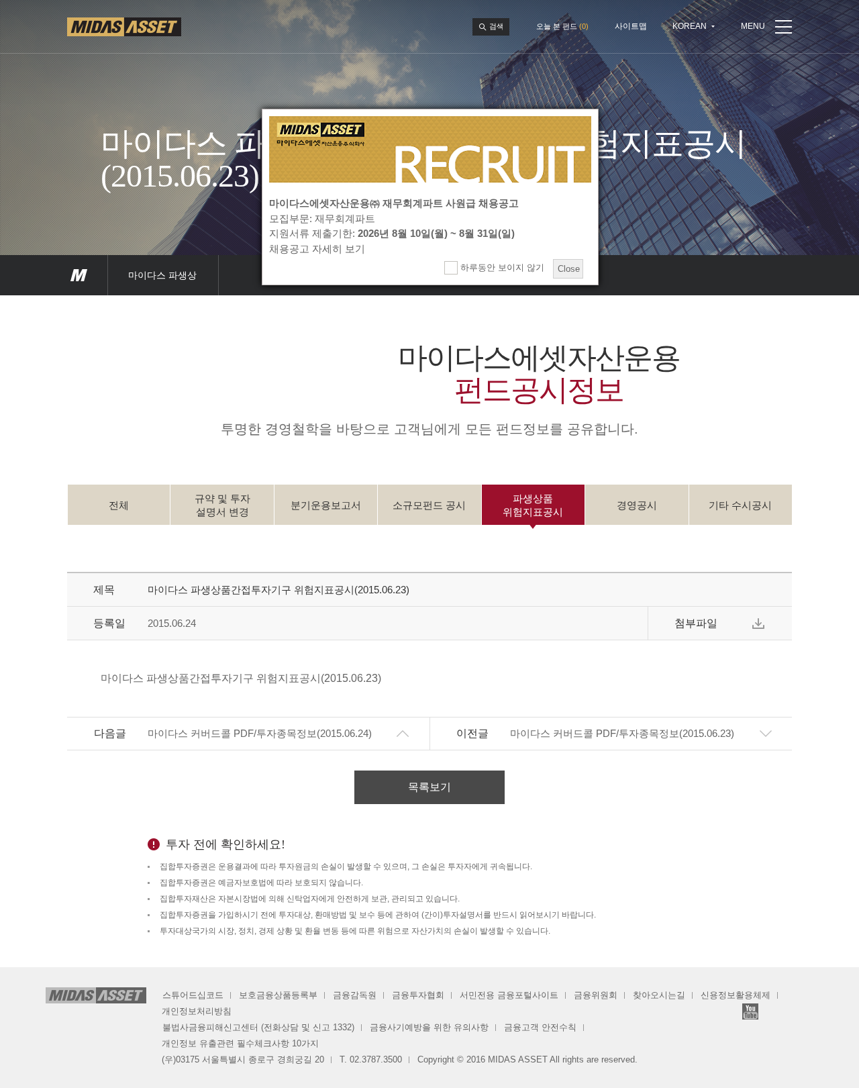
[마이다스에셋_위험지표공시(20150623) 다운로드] (758, 623)
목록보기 (429, 787)
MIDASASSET (78, 275)
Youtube (750, 1011)
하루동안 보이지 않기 (501, 267)
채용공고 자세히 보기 (317, 248)
